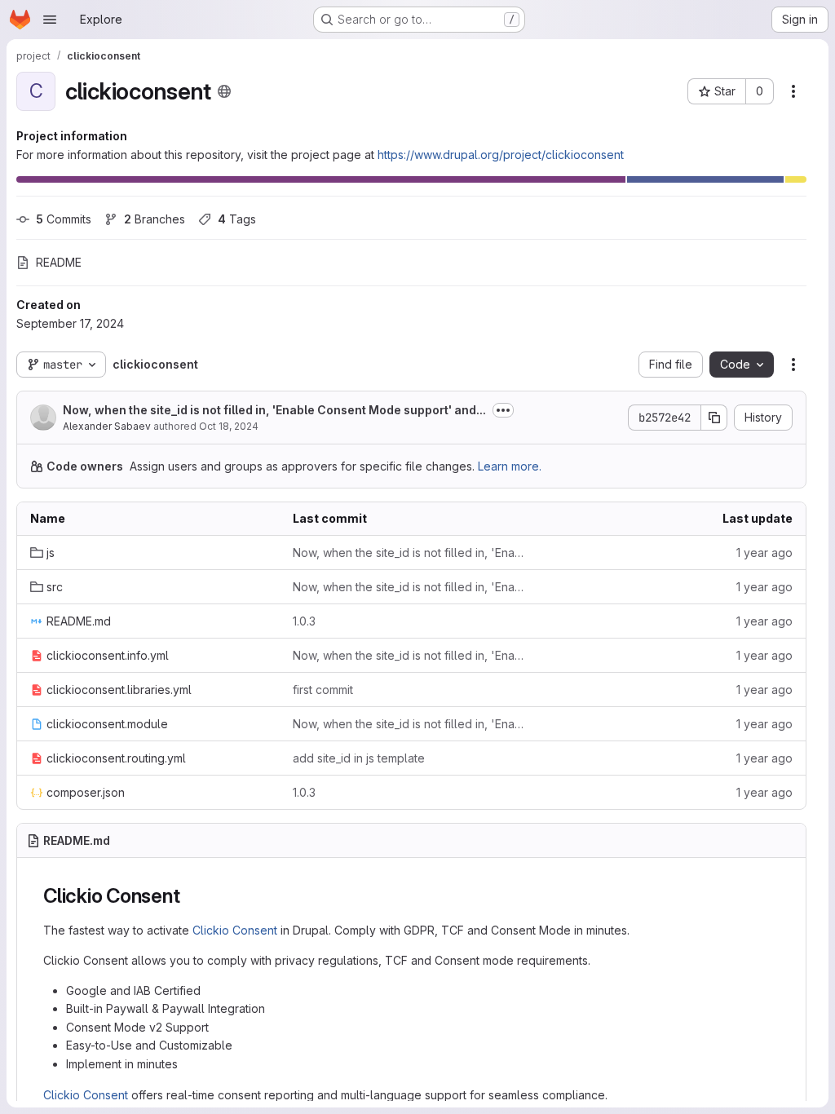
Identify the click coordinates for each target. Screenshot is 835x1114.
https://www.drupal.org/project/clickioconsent (501, 154)
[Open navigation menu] (50, 20)
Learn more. (509, 466)
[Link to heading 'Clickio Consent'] (190, 896)
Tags (237, 219)
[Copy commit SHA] (714, 417)
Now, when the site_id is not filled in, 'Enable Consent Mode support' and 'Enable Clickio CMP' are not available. (411, 552)
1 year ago (764, 552)
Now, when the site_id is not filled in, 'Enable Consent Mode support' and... (274, 410)
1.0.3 (304, 621)
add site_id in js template (359, 758)
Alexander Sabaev (107, 426)
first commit (323, 689)
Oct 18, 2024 (228, 426)
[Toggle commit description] (503, 410)
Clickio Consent (234, 930)
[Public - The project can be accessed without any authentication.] (224, 91)
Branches (154, 219)
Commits (63, 219)
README (59, 262)
